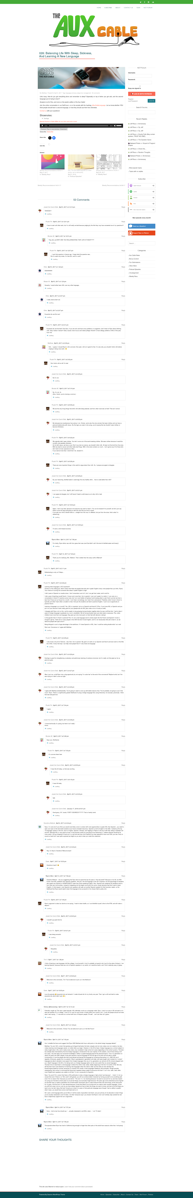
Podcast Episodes (135, 269)
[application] (81, 126)
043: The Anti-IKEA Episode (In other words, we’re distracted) (79, 171)
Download (63, 129)
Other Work (133, 266)
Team (138, 8)
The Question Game (144, 140)
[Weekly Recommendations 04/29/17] (109, 161)
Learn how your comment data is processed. (79, 1187)
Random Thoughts (144, 152)
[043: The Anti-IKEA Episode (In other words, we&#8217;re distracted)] (81, 161)
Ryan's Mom (56, 539)
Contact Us (128, 8)
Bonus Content (134, 259)
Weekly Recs (133, 276)
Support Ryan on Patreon (141, 233)
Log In (151, 101)
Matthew (44, 93)
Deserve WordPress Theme (56, 1194)
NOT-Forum (148, 8)
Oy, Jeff (140, 127)
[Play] (42, 126)
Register (130, 99)
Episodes (109, 1194)
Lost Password (133, 101)
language (68, 93)
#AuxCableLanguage (98, 105)
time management (86, 93)
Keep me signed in (134, 88)
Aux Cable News (134, 255)
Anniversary (142, 124)
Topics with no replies (136, 171)
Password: (131, 79)
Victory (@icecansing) (51, 1007)
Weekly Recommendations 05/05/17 (51, 170)
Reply (123, 207)
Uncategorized (134, 273)
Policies (150, 1194)
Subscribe (108, 8)
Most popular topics (135, 168)
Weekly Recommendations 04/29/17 (107, 170)
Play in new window (53, 129)
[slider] (119, 125)
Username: (132, 73)
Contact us (43, 111)
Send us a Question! (139, 226)
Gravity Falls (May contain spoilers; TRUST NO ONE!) (141, 135)
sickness (74, 93)
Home (99, 8)
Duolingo (46, 118)
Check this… (142, 149)
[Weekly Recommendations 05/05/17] (53, 161)
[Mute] (115, 126)
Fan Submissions (134, 262)
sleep (78, 93)
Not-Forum (143, 1194)
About (117, 8)
